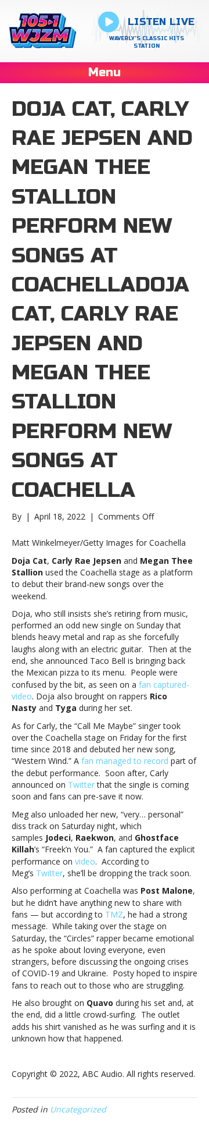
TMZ (114, 914)
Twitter (81, 784)
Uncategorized (78, 1109)
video (85, 861)
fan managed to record (124, 760)
